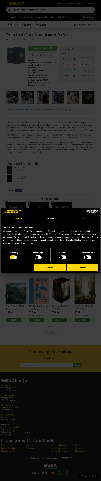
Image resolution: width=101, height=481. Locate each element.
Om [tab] (83, 218)
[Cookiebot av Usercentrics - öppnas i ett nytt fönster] (87, 211)
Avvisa (50, 268)
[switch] (38, 257)
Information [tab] (50, 218)
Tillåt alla (82, 268)
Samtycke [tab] (17, 218)
